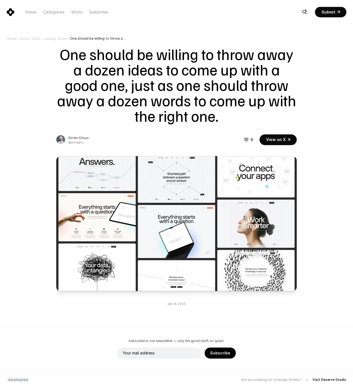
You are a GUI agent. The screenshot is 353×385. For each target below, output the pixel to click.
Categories (54, 12)
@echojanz (76, 142)
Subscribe (98, 12)
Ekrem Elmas (78, 138)
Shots (76, 12)
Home (30, 12)
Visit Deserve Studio (329, 380)
